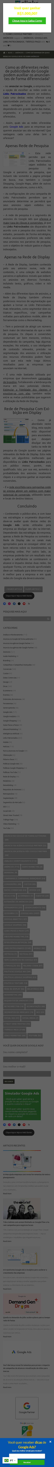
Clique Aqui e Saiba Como (27, 20)
